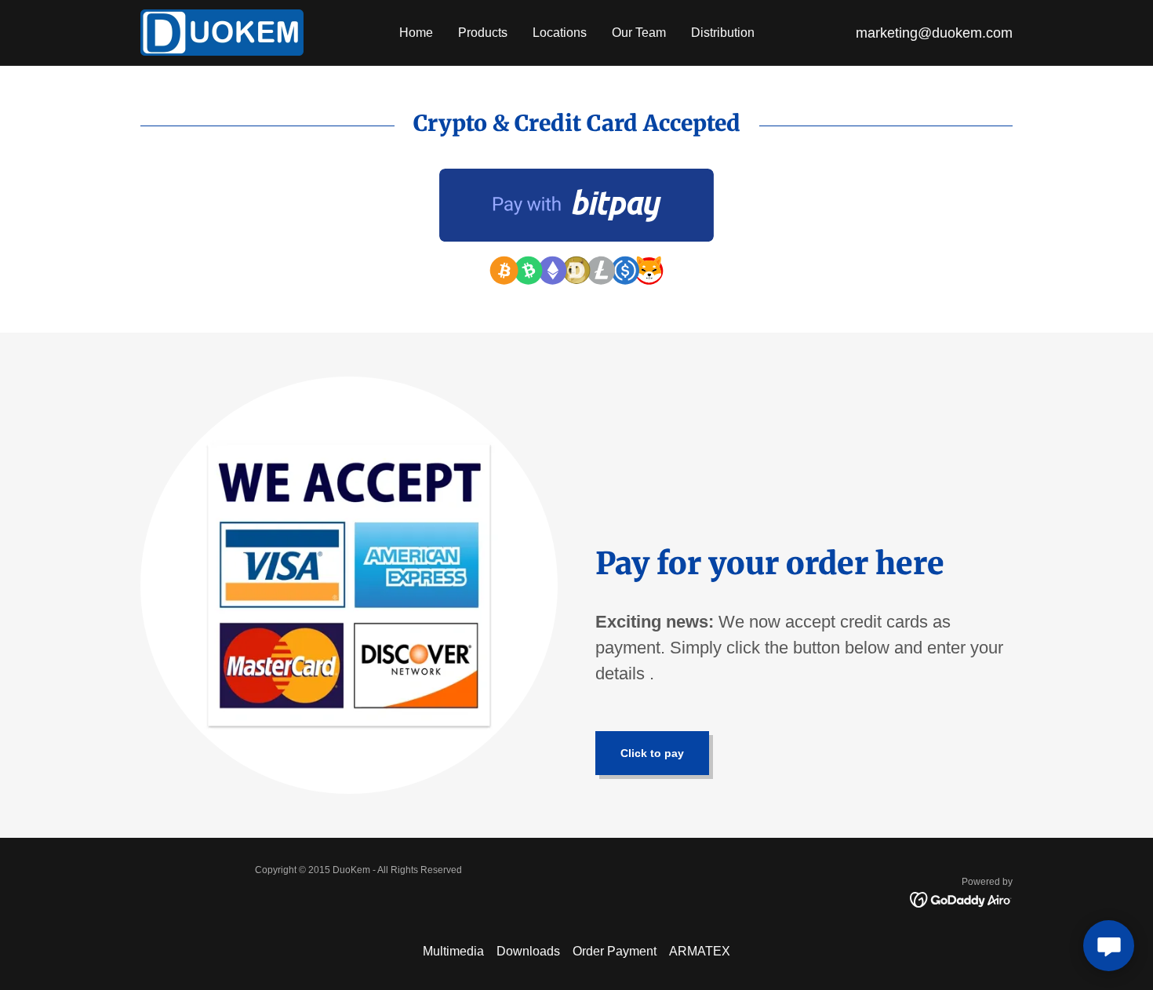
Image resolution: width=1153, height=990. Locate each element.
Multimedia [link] (453, 951)
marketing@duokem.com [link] (934, 33)
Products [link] (482, 32)
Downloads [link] (528, 951)
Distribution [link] (723, 32)
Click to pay (652, 753)
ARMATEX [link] (699, 951)
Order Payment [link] (615, 951)
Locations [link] (560, 32)
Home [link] (416, 32)
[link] (222, 31)
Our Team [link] (639, 32)
